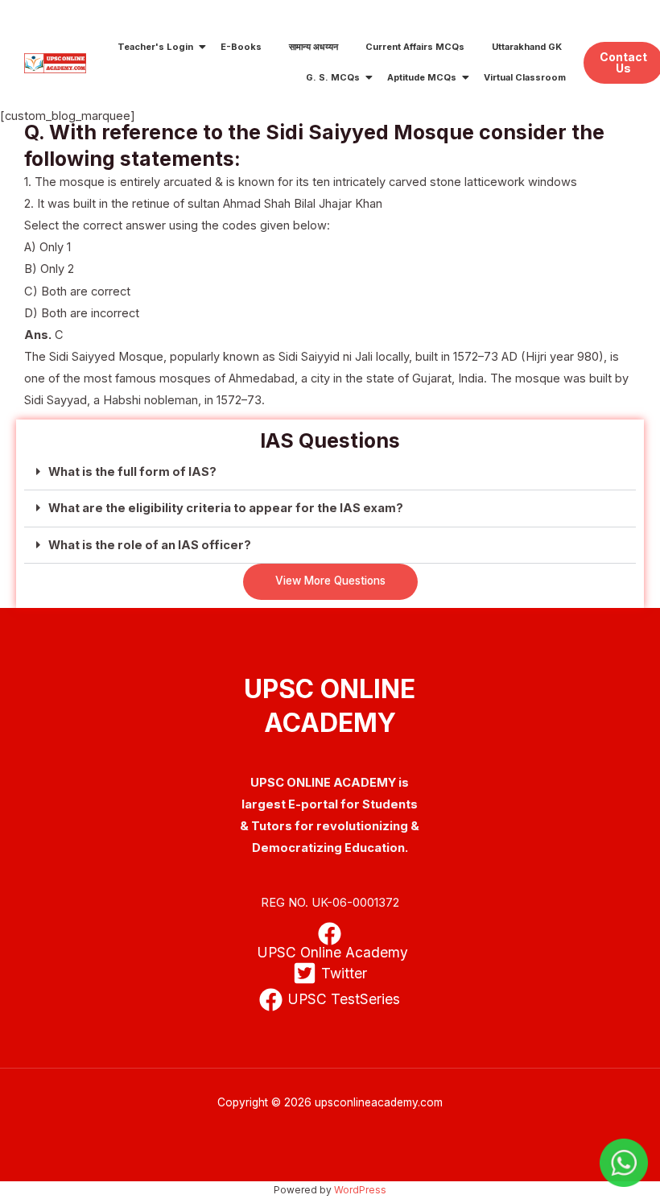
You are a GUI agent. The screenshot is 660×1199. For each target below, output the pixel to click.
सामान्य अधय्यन (313, 46)
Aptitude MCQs (421, 77)
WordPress (360, 1190)
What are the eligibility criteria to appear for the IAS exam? (225, 508)
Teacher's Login (155, 46)
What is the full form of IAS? (132, 472)
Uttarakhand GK (527, 46)
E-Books (241, 46)
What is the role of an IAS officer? (149, 545)
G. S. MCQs (333, 77)
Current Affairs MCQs (414, 46)
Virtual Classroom (525, 77)
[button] (330, 472)
